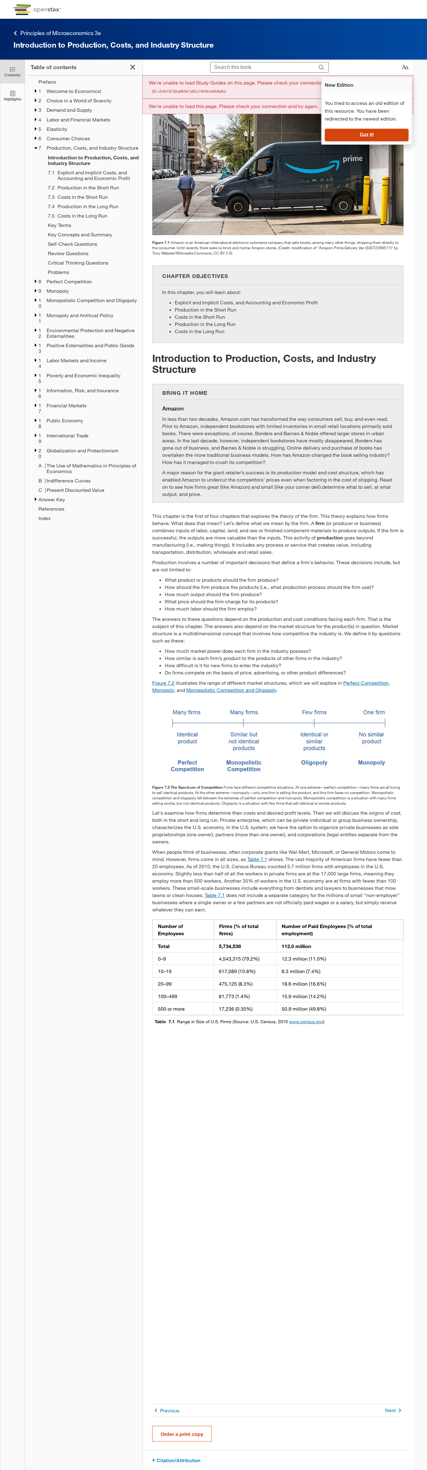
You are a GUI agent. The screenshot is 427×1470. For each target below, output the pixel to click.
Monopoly (163, 690)
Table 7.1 (257, 859)
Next (390, 1410)
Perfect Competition (366, 683)
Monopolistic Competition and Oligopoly (231, 690)
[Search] (321, 67)
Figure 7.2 (163, 683)
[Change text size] (405, 67)
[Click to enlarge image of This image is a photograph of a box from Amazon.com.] (278, 160)
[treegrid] (83, 300)
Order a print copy (182, 1434)
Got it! (367, 134)
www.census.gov (306, 1021)
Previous (169, 1410)
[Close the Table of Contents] (133, 67)
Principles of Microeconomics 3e (60, 32)
